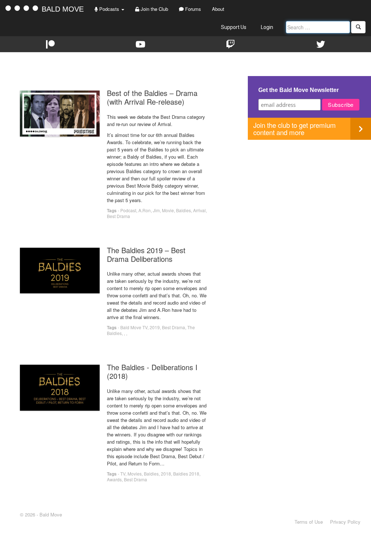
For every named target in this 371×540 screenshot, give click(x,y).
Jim (156, 210)
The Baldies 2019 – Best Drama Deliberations (146, 254)
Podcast (128, 210)
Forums (192, 8)
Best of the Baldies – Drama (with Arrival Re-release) (152, 97)
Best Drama (118, 216)
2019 (155, 327)
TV (122, 473)
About (218, 8)
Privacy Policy (345, 521)
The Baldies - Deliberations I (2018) (152, 371)
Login (267, 27)
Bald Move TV (133, 327)
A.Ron (144, 210)
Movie (168, 210)
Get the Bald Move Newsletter (298, 90)
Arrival (199, 210)
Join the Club (153, 8)
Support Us (233, 27)
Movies (135, 473)
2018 (166, 473)
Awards (114, 479)
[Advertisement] (309, 190)
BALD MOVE (63, 9)
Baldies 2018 (186, 473)
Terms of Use (309, 521)
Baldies (183, 210)
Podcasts (109, 8)
